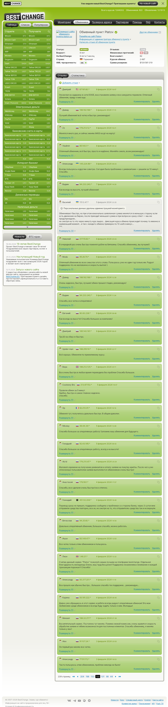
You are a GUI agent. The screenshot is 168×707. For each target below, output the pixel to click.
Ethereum (15, 44)
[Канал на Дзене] (89, 700)
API (153, 703)
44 (111, 676)
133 (92, 676)
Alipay (15, 127)
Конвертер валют (129, 703)
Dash (15, 63)
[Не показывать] (163, 3)
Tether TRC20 (15, 71)
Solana (15, 99)
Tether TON (15, 79)
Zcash (15, 87)
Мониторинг (64, 22)
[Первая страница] (120, 676)
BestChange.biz (13, 276)
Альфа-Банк (15, 171)
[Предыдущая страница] (116, 676)
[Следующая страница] (77, 676)
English (147, 700)
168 (87, 676)
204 (82, 676)
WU (15, 199)
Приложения (144, 703)
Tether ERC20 (15, 67)
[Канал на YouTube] (79, 701)
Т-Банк (15, 175)
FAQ (148, 22)
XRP (15, 51)
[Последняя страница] (73, 676)
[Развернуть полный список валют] (27, 227)
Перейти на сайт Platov (90, 36)
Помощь (137, 22)
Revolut (15, 191)
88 (107, 676)
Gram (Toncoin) (15, 103)
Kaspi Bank (15, 187)
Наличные (15, 211)
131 (102, 676)
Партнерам (122, 22)
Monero (15, 55)
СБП (15, 159)
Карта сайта (158, 700)
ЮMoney (15, 115)
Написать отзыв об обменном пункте (97, 42)
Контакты (159, 22)
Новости (115, 700)
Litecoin (15, 48)
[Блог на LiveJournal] (84, 700)
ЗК (15, 203)
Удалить (156, 101)
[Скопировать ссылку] (158, 89)
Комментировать (142, 101)
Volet (15, 123)
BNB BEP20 (15, 95)
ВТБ (15, 179)
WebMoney (15, 111)
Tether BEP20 (15, 75)
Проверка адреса (102, 22)
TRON (15, 91)
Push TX (159, 703)
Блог (122, 700)
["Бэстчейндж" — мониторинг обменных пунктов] (27, 13)
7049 (142, 49)
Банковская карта (15, 135)
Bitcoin (15, 36)
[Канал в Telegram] (74, 701)
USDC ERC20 (15, 83)
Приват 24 (15, 183)
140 (146, 53)
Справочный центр (134, 700)
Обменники (81, 22)
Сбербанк (15, 167)
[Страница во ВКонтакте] (69, 701)
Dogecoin (15, 59)
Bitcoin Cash (15, 40)
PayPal (15, 119)
